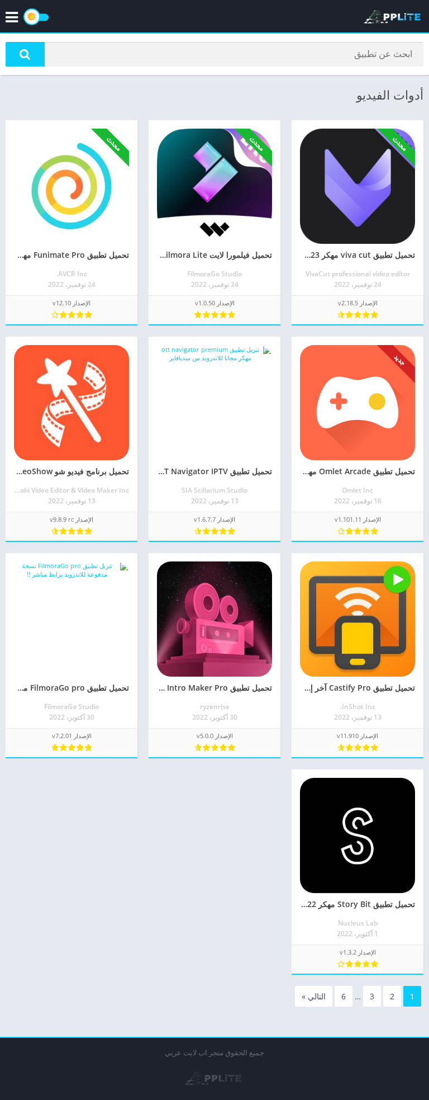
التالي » (314, 996)
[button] (25, 54)
